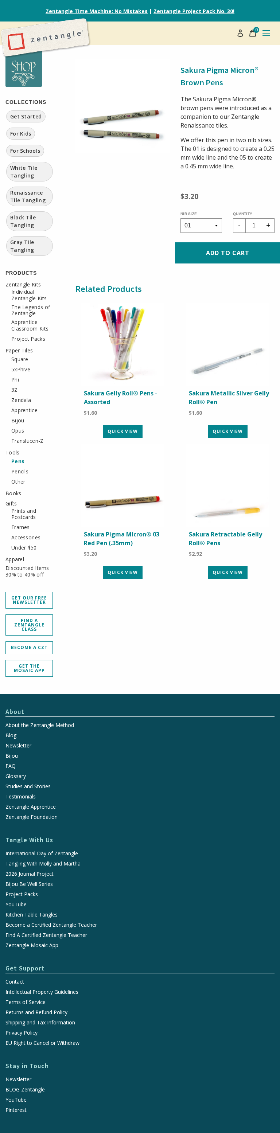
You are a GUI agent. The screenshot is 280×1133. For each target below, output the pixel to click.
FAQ (10, 766)
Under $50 (24, 547)
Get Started (26, 116)
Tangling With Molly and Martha (43, 863)
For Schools (25, 150)
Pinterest (16, 1110)
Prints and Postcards (23, 514)
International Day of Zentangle (41, 853)
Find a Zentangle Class (29, 624)
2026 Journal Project (29, 874)
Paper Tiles (19, 350)
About (14, 711)
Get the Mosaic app (29, 668)
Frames (20, 527)
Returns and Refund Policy (36, 1012)
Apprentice (24, 410)
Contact (14, 981)
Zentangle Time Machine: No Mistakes (97, 11)
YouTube (16, 904)
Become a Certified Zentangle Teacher (51, 925)
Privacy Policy (21, 1033)
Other (18, 481)
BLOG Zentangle (25, 1089)
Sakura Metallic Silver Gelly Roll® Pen (229, 397)
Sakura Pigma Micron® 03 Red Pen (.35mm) (121, 538)
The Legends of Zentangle (30, 310)
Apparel (14, 559)
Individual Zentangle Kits (29, 295)
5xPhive (20, 369)
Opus (17, 430)
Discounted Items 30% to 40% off (27, 571)
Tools (12, 452)
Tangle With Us (29, 840)
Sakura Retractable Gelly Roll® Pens (225, 538)
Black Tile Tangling (23, 221)
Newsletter (18, 745)
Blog (10, 735)
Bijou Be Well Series (29, 884)
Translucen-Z (27, 441)
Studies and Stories (28, 786)
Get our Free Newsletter (29, 600)
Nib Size (188, 214)
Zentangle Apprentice (30, 807)
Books (13, 493)
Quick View (123, 431)
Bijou (17, 420)
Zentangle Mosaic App (31, 945)
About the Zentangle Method (39, 725)
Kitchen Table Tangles (31, 914)
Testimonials (20, 796)
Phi (15, 379)
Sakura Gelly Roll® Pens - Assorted (120, 397)
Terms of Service (25, 1002)
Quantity (242, 214)
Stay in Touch (27, 1066)
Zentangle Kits (23, 284)
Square (19, 359)
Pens (17, 461)
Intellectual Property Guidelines (41, 992)
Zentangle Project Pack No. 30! (193, 11)
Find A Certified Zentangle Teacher (46, 935)
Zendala (21, 400)
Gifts (11, 503)
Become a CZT (29, 647)
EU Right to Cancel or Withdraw (42, 1043)
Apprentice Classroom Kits (29, 325)
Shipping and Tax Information (40, 1022)
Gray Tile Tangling (22, 246)
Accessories (25, 537)
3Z (14, 390)
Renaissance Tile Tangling (28, 196)
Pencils (19, 471)
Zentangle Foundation (31, 817)
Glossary (15, 776)
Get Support (24, 968)
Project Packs (28, 339)
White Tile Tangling (23, 171)
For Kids (20, 133)
